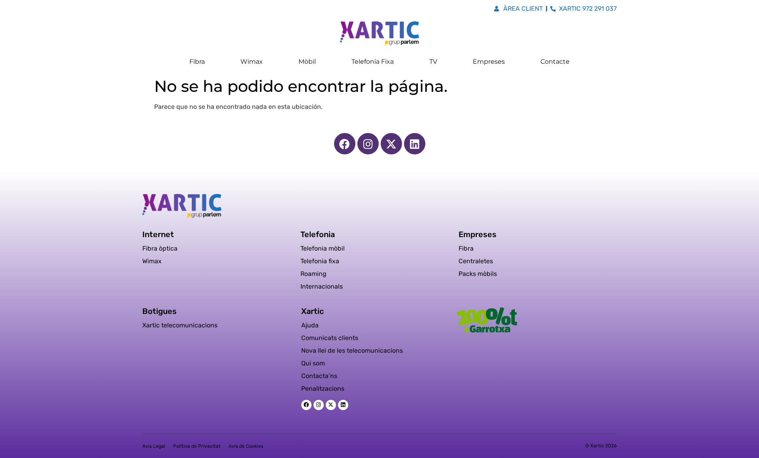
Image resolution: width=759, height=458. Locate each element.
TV (433, 61)
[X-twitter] (391, 143)
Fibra (197, 61)
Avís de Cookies (245, 446)
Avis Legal (153, 446)
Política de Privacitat (197, 446)
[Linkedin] (414, 143)
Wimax (251, 61)
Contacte (555, 61)
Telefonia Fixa (372, 61)
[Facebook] (344, 143)
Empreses (489, 61)
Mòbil (307, 61)
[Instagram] (368, 143)
